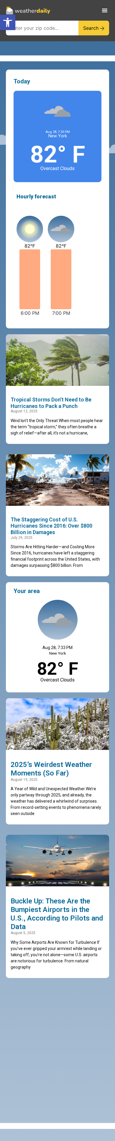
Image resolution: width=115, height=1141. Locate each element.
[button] (7, 22)
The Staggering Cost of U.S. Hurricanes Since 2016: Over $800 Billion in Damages (51, 525)
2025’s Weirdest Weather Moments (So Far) (51, 768)
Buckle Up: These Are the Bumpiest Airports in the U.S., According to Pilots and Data (57, 914)
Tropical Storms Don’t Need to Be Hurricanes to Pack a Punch (51, 402)
